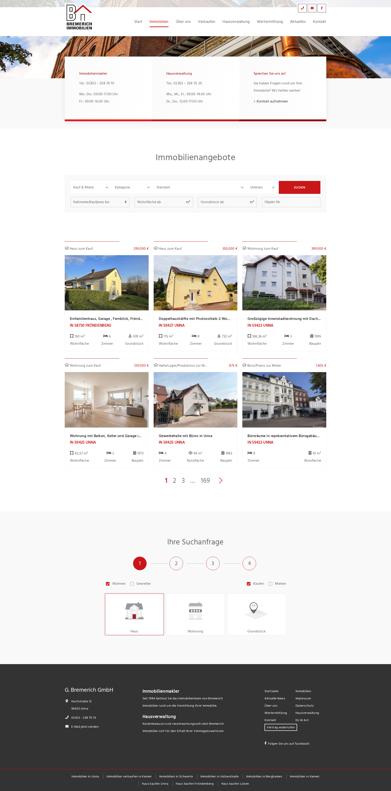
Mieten (280, 583)
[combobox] (201, 187)
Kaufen (258, 583)
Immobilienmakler (161, 691)
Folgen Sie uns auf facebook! (289, 743)
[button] (91, 187)
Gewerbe (143, 583)
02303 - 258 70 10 (83, 717)
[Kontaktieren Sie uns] (302, 8)
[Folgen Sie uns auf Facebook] (321, 8)
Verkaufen (206, 22)
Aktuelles (298, 22)
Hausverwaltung (235, 22)
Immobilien (159, 22)
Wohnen (119, 583)
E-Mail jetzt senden (85, 726)
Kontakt (319, 22)
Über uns (183, 22)
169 (205, 480)
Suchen (299, 187)
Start (138, 22)
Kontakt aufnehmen (272, 101)
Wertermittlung (270, 22)
